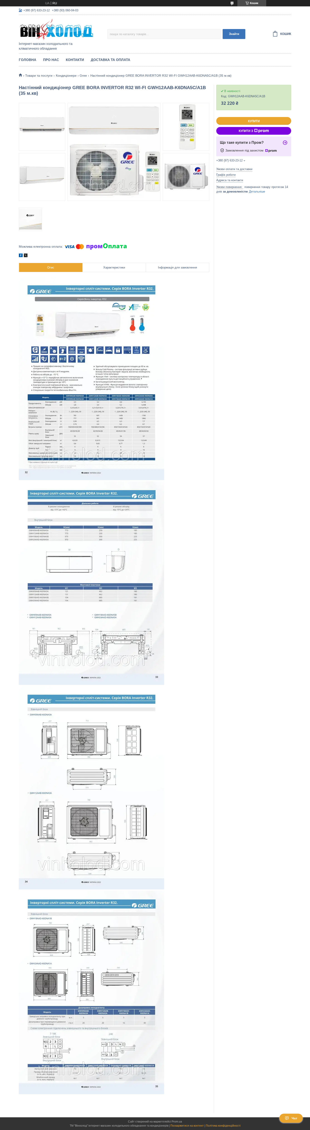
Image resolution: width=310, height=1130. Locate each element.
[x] (25, 256)
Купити (254, 121)
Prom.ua (177, 1121)
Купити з (246, 131)
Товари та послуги (38, 75)
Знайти (234, 34)
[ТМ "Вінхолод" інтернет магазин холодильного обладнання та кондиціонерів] (58, 28)
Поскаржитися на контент (187, 1125)
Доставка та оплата (110, 59)
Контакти (75, 59)
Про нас (51, 59)
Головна (27, 59)
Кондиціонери (66, 75)
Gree (83, 75)
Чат (294, 1118)
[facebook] (21, 256)
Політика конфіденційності (223, 1125)
